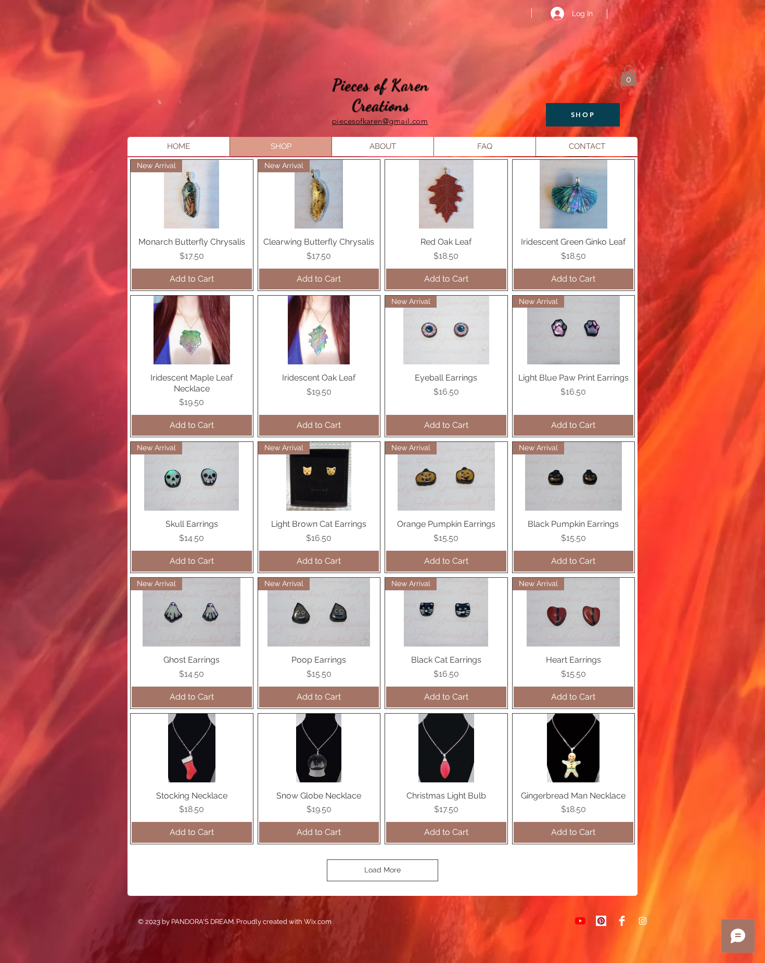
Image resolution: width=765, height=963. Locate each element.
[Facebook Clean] (622, 921)
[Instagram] (643, 921)
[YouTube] (580, 921)
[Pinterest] (601, 921)
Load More (382, 870)
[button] (629, 75)
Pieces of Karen (381, 84)
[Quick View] (446, 194)
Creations (381, 105)
